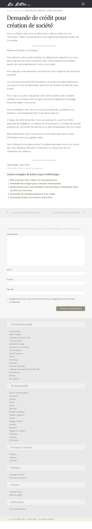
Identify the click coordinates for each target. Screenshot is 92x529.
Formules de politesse (18, 478)
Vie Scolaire (13, 440)
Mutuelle (12, 424)
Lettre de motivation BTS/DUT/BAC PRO (24, 369)
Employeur (13, 360)
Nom (9, 270)
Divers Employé (15, 350)
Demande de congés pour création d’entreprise (35, 183)
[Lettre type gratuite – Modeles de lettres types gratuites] (19, 4)
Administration (15, 331)
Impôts (12, 418)
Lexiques (12, 457)
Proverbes (13, 460)
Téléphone (13, 434)
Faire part (13, 408)
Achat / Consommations (18, 393)
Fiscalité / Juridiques (17, 412)
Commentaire (12, 234)
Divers (11, 405)
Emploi (12, 356)
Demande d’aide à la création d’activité (31, 197)
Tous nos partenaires (17, 509)
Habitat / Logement (16, 415)
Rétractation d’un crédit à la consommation (33, 180)
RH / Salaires (14, 379)
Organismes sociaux (17, 431)
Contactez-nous (15, 492)
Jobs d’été (13, 363)
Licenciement (14, 372)
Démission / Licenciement (19, 347)
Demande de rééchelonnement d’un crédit (32, 193)
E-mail (10, 279)
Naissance (13, 427)
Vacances (13, 437)
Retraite (12, 375)
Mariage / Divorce (16, 421)
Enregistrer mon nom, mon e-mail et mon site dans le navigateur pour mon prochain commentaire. (42, 300)
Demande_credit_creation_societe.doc (25, 168)
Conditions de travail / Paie (19, 338)
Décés (11, 402)
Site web (10, 289)
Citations (12, 454)
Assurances (13, 396)
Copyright (10, 519)
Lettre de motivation (17, 366)
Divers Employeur (16, 353)
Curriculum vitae (15, 341)
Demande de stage (16, 344)
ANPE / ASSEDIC (15, 334)
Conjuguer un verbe (16, 474)
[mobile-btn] (83, 4)
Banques (12, 399)
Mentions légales (15, 495)
